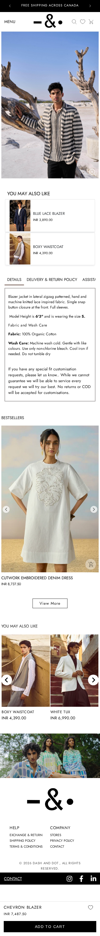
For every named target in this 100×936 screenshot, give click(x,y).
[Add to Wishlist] (90, 911)
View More (50, 603)
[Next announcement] (90, 6)
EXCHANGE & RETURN (26, 835)
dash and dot (45, 863)
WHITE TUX (60, 711)
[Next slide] (93, 680)
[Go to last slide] (6, 680)
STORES (55, 835)
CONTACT (57, 846)
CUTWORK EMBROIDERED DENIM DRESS (37, 578)
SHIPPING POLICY (22, 840)
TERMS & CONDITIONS (26, 846)
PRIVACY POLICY (62, 840)
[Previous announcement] (10, 6)
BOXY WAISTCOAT (18, 711)
